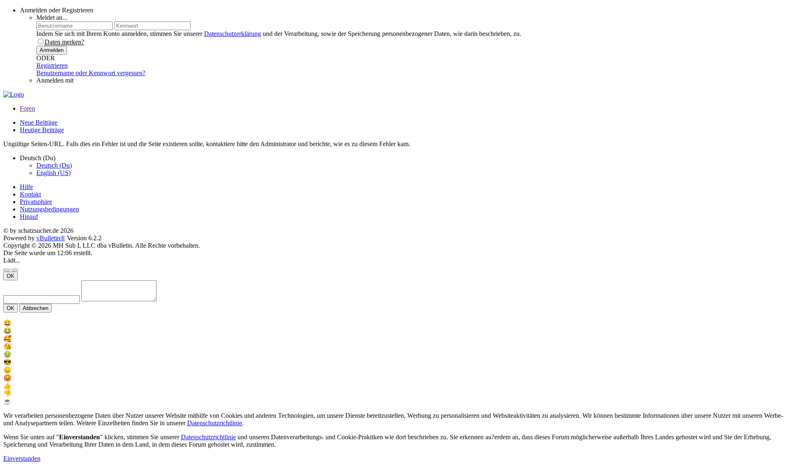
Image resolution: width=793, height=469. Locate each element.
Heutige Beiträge (42, 129)
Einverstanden (21, 458)
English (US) (53, 172)
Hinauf (29, 216)
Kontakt (30, 194)
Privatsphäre (36, 201)
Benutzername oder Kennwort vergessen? (90, 72)
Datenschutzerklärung (232, 33)
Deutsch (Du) (54, 165)
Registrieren (52, 65)
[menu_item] (396, 323)
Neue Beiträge (38, 122)
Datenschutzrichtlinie (214, 422)
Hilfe (26, 186)
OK (10, 276)
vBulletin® (50, 238)
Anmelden (52, 50)
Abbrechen (35, 308)
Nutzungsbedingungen (49, 209)
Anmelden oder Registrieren (56, 10)
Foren (27, 108)
